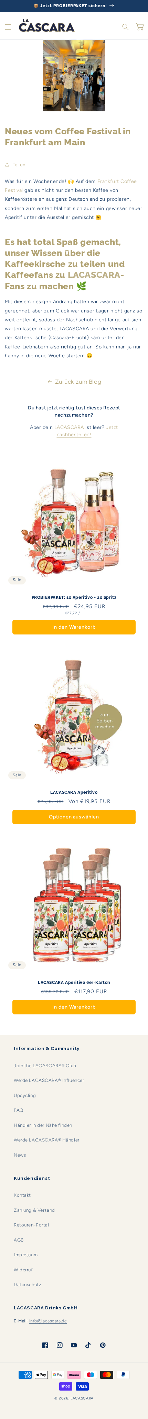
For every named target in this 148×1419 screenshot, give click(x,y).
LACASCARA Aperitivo (73, 792)
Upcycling (25, 1095)
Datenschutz (27, 1284)
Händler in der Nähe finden (43, 1125)
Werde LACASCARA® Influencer (49, 1080)
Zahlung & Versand (34, 1210)
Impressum (26, 1254)
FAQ (18, 1110)
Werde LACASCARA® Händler (47, 1140)
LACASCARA (69, 427)
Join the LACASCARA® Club (45, 1065)
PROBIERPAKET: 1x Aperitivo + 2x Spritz (74, 597)
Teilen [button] (19, 164)
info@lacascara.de (48, 1320)
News (20, 1155)
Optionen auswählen (74, 817)
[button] (8, 27)
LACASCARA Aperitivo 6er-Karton (74, 982)
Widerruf (23, 1269)
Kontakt (22, 1195)
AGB (19, 1240)
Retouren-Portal (31, 1224)
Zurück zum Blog (78, 381)
